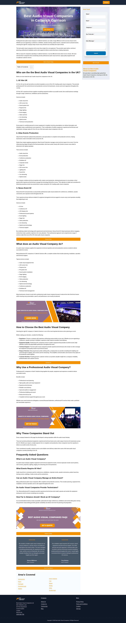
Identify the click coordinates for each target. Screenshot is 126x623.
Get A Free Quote (48, 568)
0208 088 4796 (20, 614)
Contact (106, 2)
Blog (42, 608)
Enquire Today (48, 533)
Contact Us (48, 362)
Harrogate (20, 584)
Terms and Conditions (82, 604)
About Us (43, 601)
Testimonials (44, 606)
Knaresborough (22, 586)
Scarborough (52, 590)
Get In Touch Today (48, 61)
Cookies (78, 606)
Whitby (51, 585)
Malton (50, 583)
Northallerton (21, 579)
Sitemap (78, 608)
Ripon (19, 581)
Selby (50, 588)
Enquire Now (48, 239)
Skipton (20, 588)
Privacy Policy (80, 601)
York (50, 581)
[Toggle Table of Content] (30, 67)
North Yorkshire (53, 578)
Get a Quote (47, 29)
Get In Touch (96, 62)
